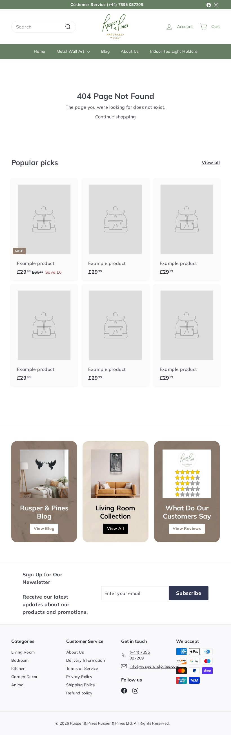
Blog (105, 51)
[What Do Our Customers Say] (187, 474)
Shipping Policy (80, 684)
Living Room (23, 652)
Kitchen (18, 668)
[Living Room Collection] (115, 474)
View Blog (44, 528)
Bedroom (20, 660)
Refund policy (79, 693)
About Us (130, 51)
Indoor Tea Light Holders (173, 51)
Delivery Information (85, 660)
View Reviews (187, 528)
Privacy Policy (79, 676)
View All (115, 528)
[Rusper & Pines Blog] (44, 474)
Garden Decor (24, 676)
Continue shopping (115, 116)
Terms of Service (82, 668)
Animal (17, 684)
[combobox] (43, 27)
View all (211, 162)
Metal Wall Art (71, 51)
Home (39, 51)
